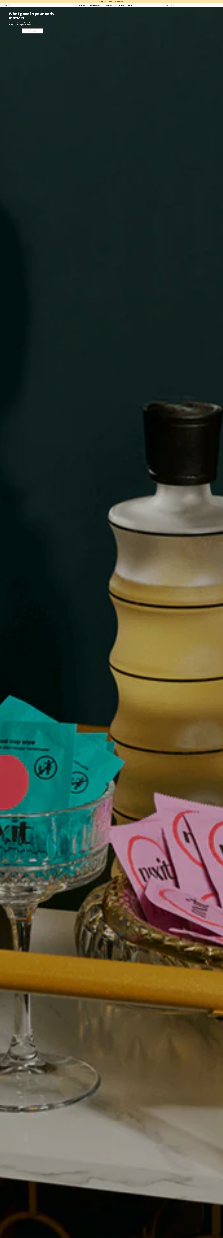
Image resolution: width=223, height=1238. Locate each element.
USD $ (167, 5)
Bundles (121, 5)
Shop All (130, 5)
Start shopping (33, 31)
